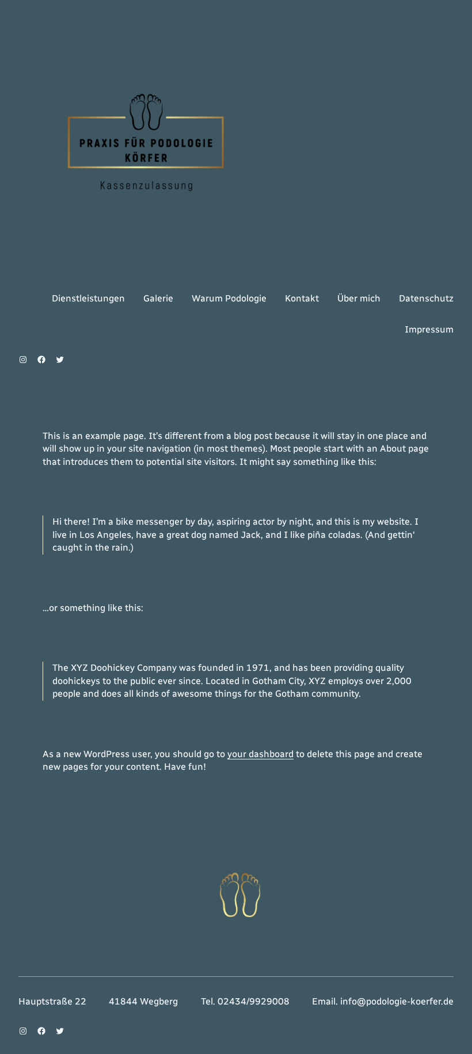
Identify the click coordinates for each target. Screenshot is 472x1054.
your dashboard (260, 754)
